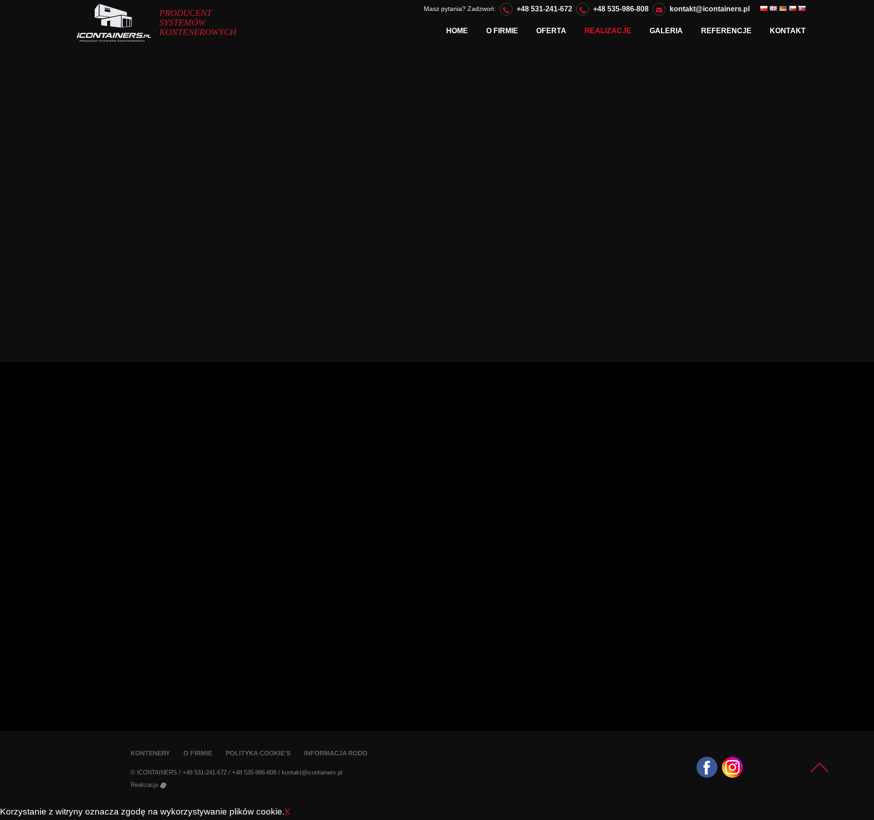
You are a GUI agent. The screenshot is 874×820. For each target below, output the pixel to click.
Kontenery (150, 753)
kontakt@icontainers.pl (710, 9)
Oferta (551, 31)
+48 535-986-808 (621, 9)
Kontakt (788, 31)
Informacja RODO (335, 753)
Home (457, 31)
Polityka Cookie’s (258, 753)
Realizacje (607, 31)
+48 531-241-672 (544, 9)
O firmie (502, 31)
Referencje (726, 31)
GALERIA (666, 31)
